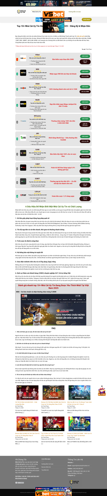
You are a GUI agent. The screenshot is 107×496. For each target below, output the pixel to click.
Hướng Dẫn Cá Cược (75, 11)
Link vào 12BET (85, 171)
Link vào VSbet (85, 61)
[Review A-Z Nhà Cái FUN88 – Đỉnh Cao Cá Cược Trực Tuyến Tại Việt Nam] (79, 424)
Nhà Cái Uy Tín (36, 11)
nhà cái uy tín (81, 36)
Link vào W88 (85, 76)
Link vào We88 (85, 107)
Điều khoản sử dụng (21, 478)
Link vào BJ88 (85, 156)
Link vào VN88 (85, 91)
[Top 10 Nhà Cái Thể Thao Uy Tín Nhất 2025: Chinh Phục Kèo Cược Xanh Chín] (53, 424)
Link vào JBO (85, 141)
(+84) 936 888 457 (78, 468)
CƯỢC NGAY (85, 56)
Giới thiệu (18, 476)
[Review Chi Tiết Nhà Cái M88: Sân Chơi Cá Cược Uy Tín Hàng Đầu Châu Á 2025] (53, 392)
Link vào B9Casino (85, 124)
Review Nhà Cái (46, 467)
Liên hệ (24, 476)
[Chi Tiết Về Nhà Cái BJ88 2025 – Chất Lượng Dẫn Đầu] (27, 392)
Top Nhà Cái (45, 470)
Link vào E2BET (85, 184)
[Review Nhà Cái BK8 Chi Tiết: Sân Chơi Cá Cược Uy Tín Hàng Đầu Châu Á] (27, 424)
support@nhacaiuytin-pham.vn (80, 465)
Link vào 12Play (85, 198)
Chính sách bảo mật (33, 476)
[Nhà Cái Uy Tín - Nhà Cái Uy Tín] (22, 11)
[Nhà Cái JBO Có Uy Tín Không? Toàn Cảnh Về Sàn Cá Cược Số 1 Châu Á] (79, 392)
